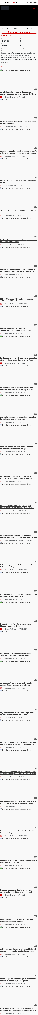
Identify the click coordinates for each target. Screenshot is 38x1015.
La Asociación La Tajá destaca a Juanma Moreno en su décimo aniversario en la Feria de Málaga (18, 536)
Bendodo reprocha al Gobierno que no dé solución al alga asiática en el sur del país (16, 891)
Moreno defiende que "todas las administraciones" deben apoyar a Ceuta (16, 329)
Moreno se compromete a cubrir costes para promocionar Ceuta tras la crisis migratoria (17, 270)
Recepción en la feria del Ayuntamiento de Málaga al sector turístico (16, 625)
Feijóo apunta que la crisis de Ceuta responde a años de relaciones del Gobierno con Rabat (18, 359)
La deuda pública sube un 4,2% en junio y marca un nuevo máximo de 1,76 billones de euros (17, 507)
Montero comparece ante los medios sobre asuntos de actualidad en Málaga (16, 448)
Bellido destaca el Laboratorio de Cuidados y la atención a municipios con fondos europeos (18, 950)
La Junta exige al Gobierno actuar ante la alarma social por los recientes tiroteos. (16, 655)
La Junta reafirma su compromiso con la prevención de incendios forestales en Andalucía (16, 684)
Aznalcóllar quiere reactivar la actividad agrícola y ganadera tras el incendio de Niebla (18, 93)
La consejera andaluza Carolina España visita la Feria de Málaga (18, 832)
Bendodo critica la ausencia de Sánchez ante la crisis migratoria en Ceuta (18, 861)
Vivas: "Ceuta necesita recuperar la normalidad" (19, 210)
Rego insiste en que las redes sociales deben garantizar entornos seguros (17, 921)
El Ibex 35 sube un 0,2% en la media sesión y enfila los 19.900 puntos (17, 300)
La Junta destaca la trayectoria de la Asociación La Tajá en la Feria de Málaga (18, 595)
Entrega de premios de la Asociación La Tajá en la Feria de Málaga (18, 566)
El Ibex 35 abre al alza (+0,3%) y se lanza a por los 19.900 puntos (18, 123)
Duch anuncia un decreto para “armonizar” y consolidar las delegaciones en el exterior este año (18, 1009)
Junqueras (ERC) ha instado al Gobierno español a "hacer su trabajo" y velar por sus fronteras (19, 152)
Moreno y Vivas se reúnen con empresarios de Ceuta (18, 182)
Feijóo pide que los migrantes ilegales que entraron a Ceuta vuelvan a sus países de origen (16, 389)
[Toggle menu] (2, 2)
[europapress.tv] (10, 2)
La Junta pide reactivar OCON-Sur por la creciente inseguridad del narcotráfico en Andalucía (16, 477)
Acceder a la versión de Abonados (19, 32)
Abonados (33, 2)
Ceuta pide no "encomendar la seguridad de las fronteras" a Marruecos (18, 241)
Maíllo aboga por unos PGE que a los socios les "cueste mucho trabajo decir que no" (18, 980)
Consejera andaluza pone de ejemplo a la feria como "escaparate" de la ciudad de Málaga (18, 802)
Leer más (4, 63)
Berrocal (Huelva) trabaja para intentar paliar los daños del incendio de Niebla (18, 418)
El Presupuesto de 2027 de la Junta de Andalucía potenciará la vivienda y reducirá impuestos (19, 743)
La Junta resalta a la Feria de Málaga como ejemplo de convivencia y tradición (17, 714)
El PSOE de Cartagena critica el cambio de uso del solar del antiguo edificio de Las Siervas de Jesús (18, 773)
